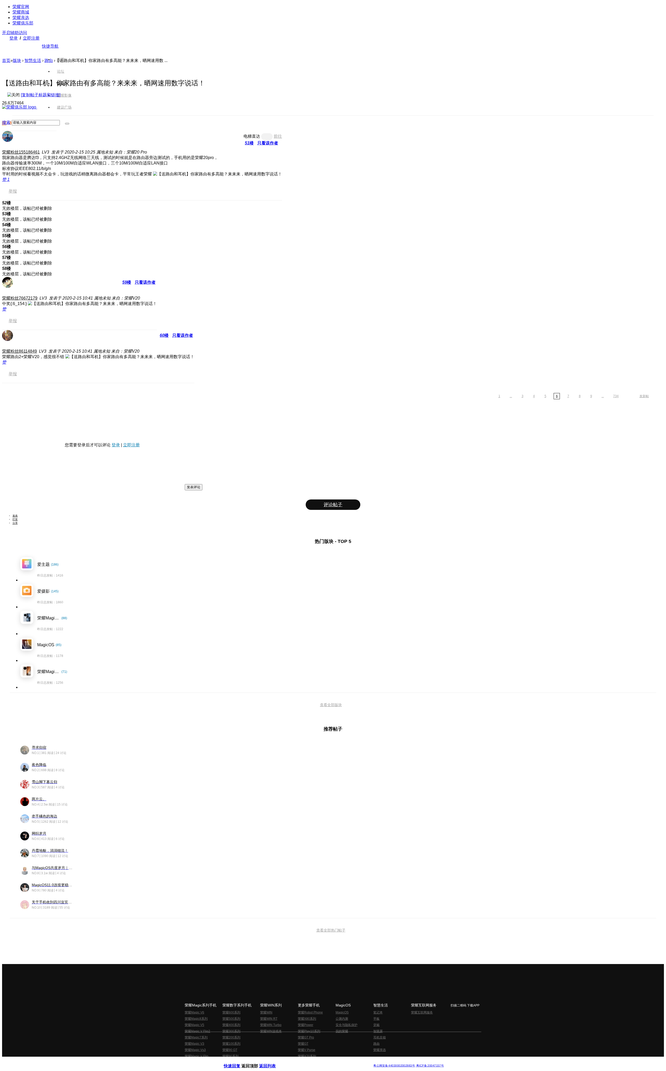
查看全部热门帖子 (330, 930)
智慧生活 (32, 60)
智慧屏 (378, 1031)
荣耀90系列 (230, 1056)
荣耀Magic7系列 (196, 1037)
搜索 (6, 122)
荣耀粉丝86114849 (19, 351)
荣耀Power (305, 1025)
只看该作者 (267, 143)
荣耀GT (303, 1043)
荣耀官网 (20, 6)
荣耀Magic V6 (194, 1012)
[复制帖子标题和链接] (40, 95)
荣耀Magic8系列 (196, 1019)
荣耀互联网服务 (422, 1012)
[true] (67, 123)
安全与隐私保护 (346, 1025)
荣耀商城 (20, 12)
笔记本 (378, 1012)
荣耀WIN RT (268, 1019)
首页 (60, 59)
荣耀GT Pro (306, 1037)
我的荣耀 (342, 1031)
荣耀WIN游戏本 (271, 1031)
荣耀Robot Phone (310, 1012)
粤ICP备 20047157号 (429, 1065)
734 (616, 396)
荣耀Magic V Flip (196, 1056)
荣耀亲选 (20, 17)
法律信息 (316, 1061)
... (511, 396)
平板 (376, 1019)
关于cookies (301, 1061)
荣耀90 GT (229, 1050)
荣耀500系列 (231, 1019)
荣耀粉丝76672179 (19, 298)
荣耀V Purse (306, 1050)
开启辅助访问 (14, 32)
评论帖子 (333, 504)
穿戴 (376, 1025)
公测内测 (342, 1019)
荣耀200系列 (231, 1037)
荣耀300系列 (231, 1031)
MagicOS (342, 1012)
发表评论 (193, 487)
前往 (278, 136)
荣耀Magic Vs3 (195, 1050)
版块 (17, 60)
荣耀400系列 (231, 1025)
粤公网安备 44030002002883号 (394, 1065)
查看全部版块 (331, 705)
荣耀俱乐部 (22, 23)
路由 (376, 1043)
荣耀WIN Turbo (270, 1025)
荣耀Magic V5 (194, 1025)
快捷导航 (50, 46)
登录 (13, 38)
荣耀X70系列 (307, 1056)
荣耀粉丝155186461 (21, 152)
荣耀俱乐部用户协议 (238, 1061)
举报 (13, 191)
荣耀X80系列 (307, 1019)
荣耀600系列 (231, 1012)
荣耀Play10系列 (309, 1031)
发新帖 (644, 396)
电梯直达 (252, 136)
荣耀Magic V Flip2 (197, 1031)
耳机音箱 (379, 1037)
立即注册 (31, 38)
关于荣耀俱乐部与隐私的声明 (272, 1061)
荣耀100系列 (231, 1043)
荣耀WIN (266, 1012)
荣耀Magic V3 (194, 1043)
